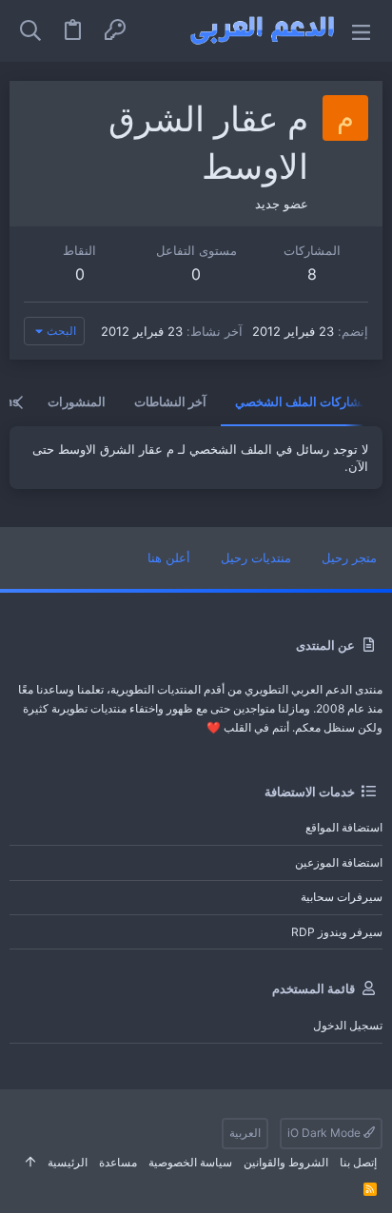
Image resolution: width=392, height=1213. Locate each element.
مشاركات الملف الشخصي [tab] (301, 401)
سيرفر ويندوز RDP (336, 932)
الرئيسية (68, 1162)
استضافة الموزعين (338, 862)
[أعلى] (30, 1163)
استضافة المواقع (343, 827)
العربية (245, 1132)
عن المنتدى (325, 645)
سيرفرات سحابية (341, 897)
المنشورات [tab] (77, 401)
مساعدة (118, 1162)
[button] (361, 31)
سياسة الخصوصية (190, 1162)
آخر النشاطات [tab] (170, 401)
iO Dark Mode (325, 1132)
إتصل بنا (358, 1162)
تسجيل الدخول (347, 1025)
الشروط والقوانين (286, 1162)
